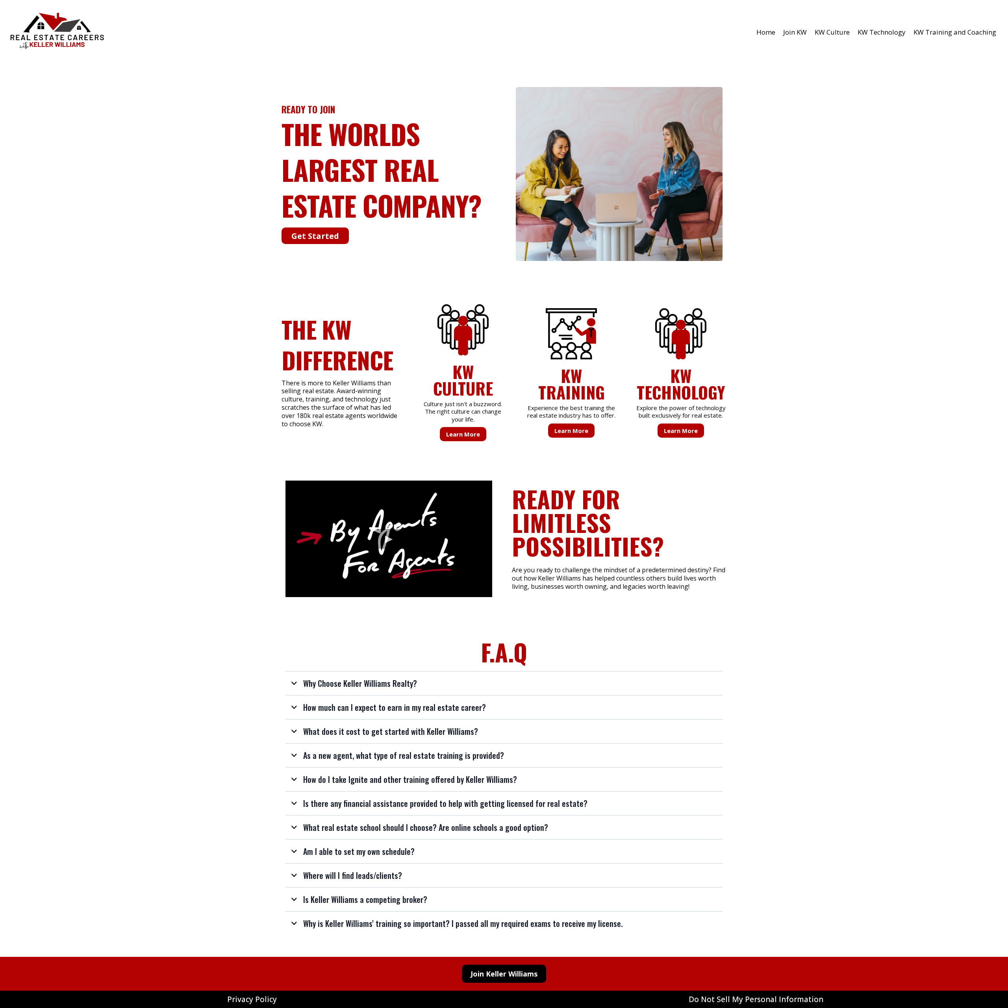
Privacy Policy (252, 999)
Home (765, 32)
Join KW (795, 32)
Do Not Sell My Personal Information (756, 999)
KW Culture (832, 32)
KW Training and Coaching (955, 32)
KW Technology (882, 32)
